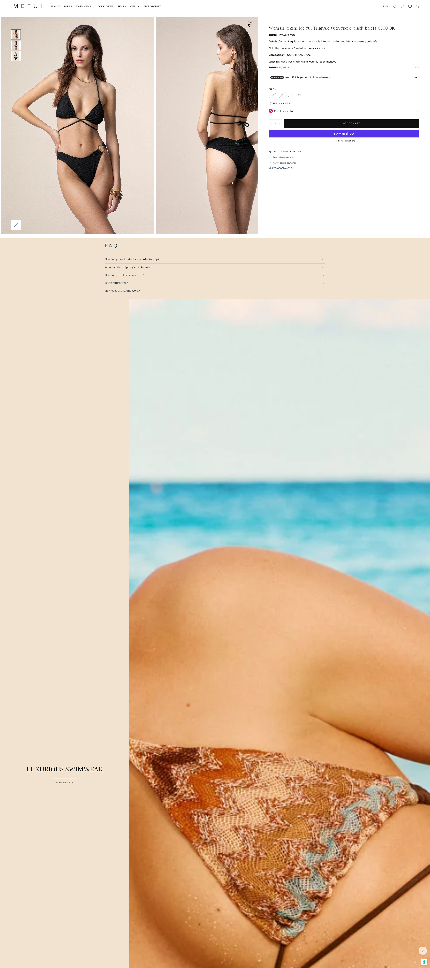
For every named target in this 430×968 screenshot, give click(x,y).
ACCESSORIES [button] (104, 7)
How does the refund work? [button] (122, 290)
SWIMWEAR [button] (84, 7)
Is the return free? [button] (116, 282)
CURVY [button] (134, 7)
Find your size (281, 103)
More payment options (344, 141)
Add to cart (351, 123)
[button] (386, 7)
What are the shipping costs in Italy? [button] (128, 267)
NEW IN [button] (55, 7)
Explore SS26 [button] (64, 782)
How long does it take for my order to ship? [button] (132, 259)
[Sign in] (403, 7)
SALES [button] (68, 7)
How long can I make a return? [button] (124, 275)
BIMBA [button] (121, 7)
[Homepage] (27, 6)
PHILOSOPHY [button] (152, 7)
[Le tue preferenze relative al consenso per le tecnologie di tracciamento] (424, 962)
